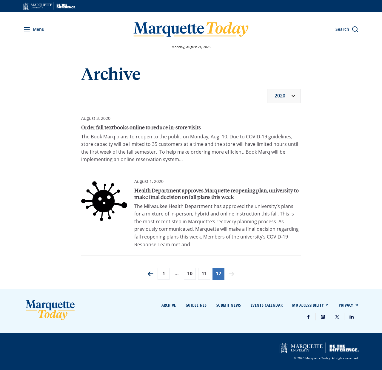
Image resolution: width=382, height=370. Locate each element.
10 (189, 273)
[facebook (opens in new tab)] (308, 316)
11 (204, 273)
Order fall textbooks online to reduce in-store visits (141, 127)
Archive (168, 305)
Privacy (346, 305)
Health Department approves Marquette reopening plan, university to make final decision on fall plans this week (216, 193)
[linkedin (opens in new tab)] (351, 316)
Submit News (228, 305)
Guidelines (196, 305)
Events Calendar (267, 305)
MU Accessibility (308, 305)
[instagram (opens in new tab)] (323, 316)
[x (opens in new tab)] (337, 316)
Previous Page (150, 274)
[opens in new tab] (49, 6)
